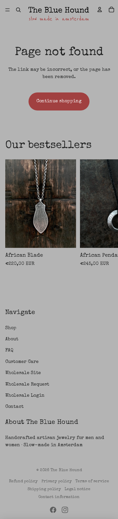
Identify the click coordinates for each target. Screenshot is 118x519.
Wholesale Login (25, 395)
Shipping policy (44, 489)
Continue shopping (59, 101)
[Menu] (7, 9)
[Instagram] (65, 510)
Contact (14, 407)
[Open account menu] (100, 9)
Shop (10, 328)
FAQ (9, 350)
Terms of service (92, 482)
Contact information (59, 497)
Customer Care (22, 362)
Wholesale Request (27, 384)
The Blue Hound (66, 470)
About (11, 339)
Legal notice (77, 489)
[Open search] (18, 10)
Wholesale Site (23, 373)
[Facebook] (53, 510)
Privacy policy (57, 482)
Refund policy (23, 482)
